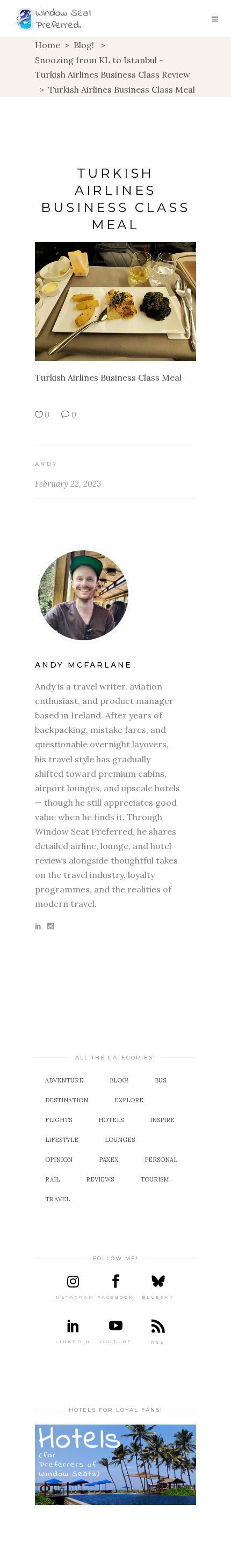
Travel (57, 1199)
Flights (58, 1120)
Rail (52, 1179)
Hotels (111, 1120)
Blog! (84, 45)
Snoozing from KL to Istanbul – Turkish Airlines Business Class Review (112, 67)
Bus (160, 1080)
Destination (66, 1100)
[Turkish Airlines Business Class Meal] (115, 595)
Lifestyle (61, 1139)
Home (47, 45)
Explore (128, 1100)
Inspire (162, 1120)
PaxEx (108, 1159)
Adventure (64, 1080)
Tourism (154, 1179)
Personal (161, 1159)
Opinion (59, 1159)
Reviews (100, 1179)
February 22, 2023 (68, 484)
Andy (46, 463)
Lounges (120, 1139)
